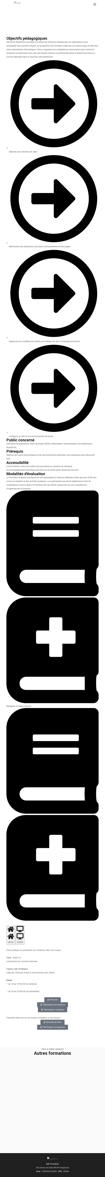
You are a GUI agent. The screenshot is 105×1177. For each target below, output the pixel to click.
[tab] (10, 935)
